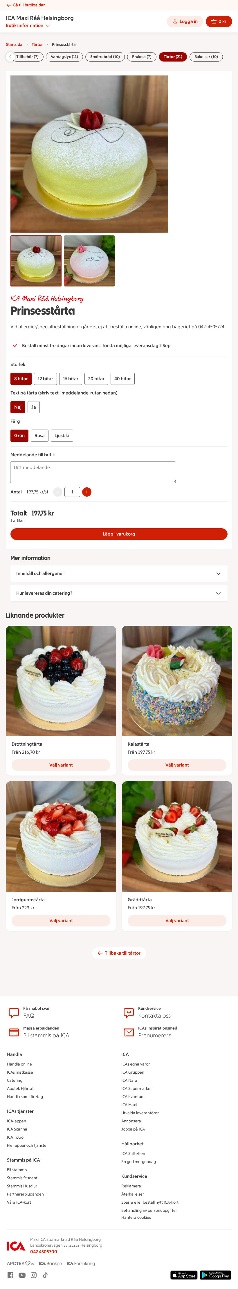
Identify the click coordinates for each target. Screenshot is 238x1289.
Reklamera (131, 1186)
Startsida (14, 44)
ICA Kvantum (133, 1096)
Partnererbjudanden (25, 1194)
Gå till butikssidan (29, 5)
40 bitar (122, 378)
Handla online (19, 1064)
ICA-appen (16, 1121)
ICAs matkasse (20, 1072)
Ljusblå (62, 435)
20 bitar (96, 378)
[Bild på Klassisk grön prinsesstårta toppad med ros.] (36, 260)
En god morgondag (138, 1161)
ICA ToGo (15, 1137)
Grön (19, 435)
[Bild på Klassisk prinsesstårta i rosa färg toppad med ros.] (89, 260)
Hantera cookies (136, 1217)
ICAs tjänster (20, 1111)
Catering (14, 1080)
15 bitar (70, 378)
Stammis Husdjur (22, 1186)
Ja (33, 407)
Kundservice (134, 1176)
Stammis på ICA (23, 1160)
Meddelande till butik (32, 454)
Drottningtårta (27, 744)
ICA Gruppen (132, 1072)
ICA (125, 1054)
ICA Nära (129, 1080)
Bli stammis (17, 1169)
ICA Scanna (17, 1129)
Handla (14, 1054)
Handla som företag (25, 1096)
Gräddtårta (140, 899)
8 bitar (21, 378)
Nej (17, 407)
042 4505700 (43, 1251)
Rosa (40, 435)
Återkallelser (132, 1194)
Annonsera (131, 1121)
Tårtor (37, 44)
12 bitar (45, 378)
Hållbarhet (132, 1143)
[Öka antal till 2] (86, 492)
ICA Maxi (129, 1104)
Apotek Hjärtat (20, 1088)
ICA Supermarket (136, 1088)
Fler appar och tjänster (27, 1145)
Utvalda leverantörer (140, 1112)
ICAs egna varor (135, 1064)
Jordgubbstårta (28, 899)
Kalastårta (138, 744)
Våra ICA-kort (19, 1202)
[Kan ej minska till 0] (57, 492)
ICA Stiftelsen (133, 1153)
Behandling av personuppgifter (149, 1210)
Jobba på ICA (133, 1129)
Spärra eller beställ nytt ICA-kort (149, 1202)
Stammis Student (22, 1178)
